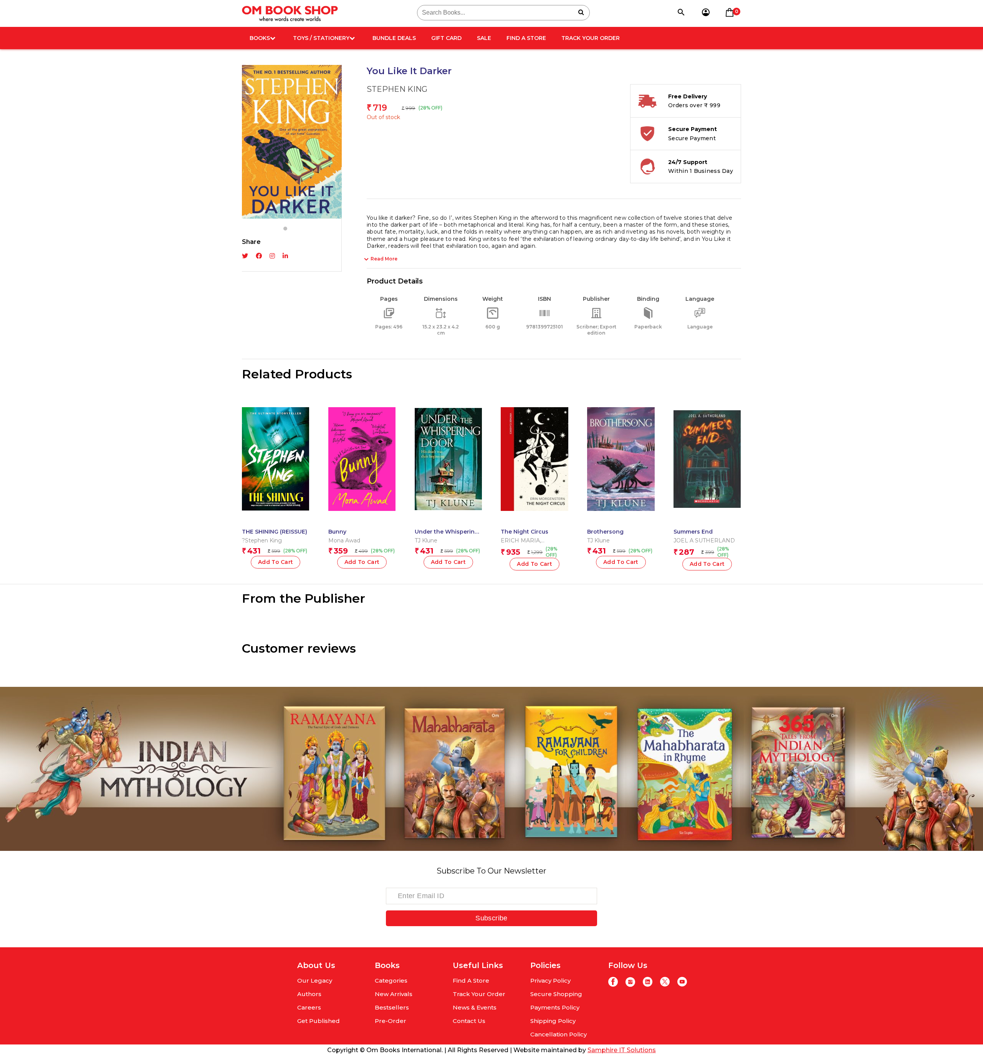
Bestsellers (392, 1007)
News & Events (474, 1007)
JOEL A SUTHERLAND (704, 540)
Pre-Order (390, 1021)
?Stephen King (262, 540)
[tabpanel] (292, 142)
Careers (309, 1007)
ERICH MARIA (520, 540)
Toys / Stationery (321, 38)
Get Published (318, 1021)
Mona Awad (344, 540)
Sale (484, 38)
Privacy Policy (550, 980)
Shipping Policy (553, 1021)
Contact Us (469, 1021)
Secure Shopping (556, 994)
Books (260, 38)
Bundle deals (394, 38)
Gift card (446, 38)
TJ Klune (426, 540)
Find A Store (526, 38)
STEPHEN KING (397, 89)
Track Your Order (590, 38)
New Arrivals (393, 994)
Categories (391, 980)
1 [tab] (285, 228)
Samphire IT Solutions (621, 1050)
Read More (384, 259)
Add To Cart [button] (275, 562)
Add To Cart (448, 562)
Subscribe (491, 918)
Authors (309, 994)
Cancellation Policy (558, 1034)
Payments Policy (554, 1007)
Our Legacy (314, 980)
